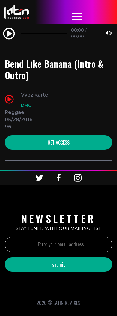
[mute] (109, 33)
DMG (26, 105)
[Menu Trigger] (77, 15)
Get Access (59, 142)
